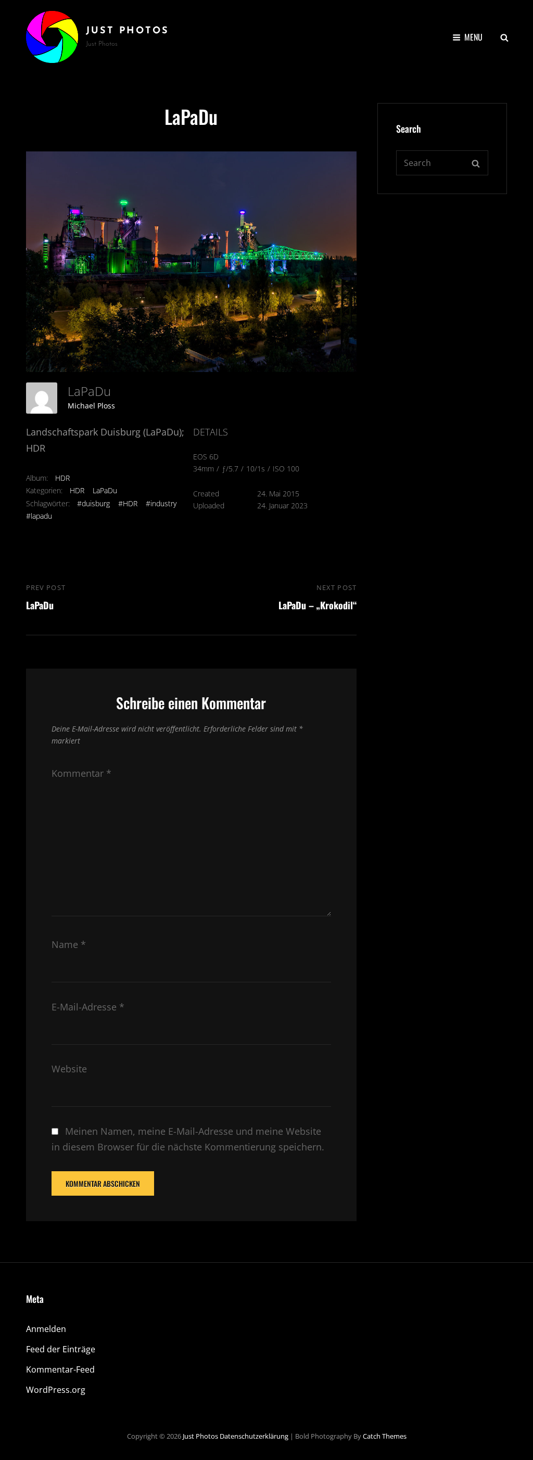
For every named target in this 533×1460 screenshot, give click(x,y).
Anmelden (46, 1329)
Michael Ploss (91, 406)
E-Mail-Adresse (88, 1007)
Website (69, 1068)
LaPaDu (105, 490)
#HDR (127, 503)
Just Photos (127, 31)
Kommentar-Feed (60, 1369)
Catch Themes (385, 1436)
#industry (161, 503)
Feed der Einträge (60, 1349)
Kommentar (81, 773)
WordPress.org (55, 1389)
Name (69, 944)
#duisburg (93, 503)
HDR (62, 478)
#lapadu (39, 516)
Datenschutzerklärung (254, 1436)
